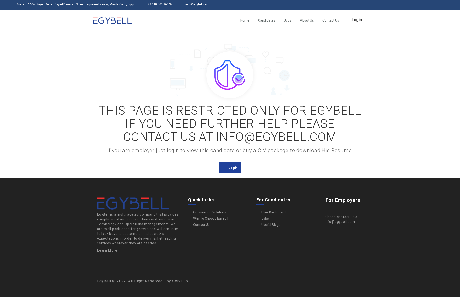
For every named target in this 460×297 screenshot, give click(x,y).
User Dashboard (273, 212)
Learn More (107, 250)
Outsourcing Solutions (209, 212)
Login (357, 19)
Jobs (287, 20)
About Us (307, 20)
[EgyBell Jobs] (112, 20)
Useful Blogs (270, 225)
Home (244, 20)
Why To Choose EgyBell (210, 218)
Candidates (266, 20)
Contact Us (330, 20)
